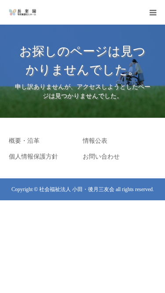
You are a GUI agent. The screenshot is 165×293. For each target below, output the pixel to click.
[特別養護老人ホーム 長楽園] (22, 12)
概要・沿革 (24, 140)
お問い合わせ (101, 156)
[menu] (152, 12)
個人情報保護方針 (33, 156)
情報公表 (95, 140)
